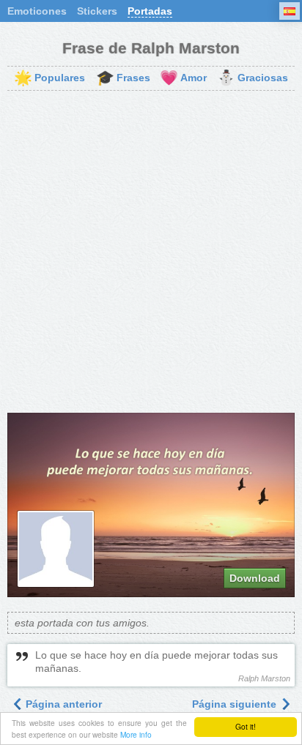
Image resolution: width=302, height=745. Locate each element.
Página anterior (62, 704)
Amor (183, 78)
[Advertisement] (151, 252)
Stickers (97, 11)
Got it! (245, 726)
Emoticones (37, 11)
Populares (49, 78)
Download (254, 578)
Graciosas (252, 78)
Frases (123, 78)
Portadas (150, 11)
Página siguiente (235, 704)
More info (136, 734)
